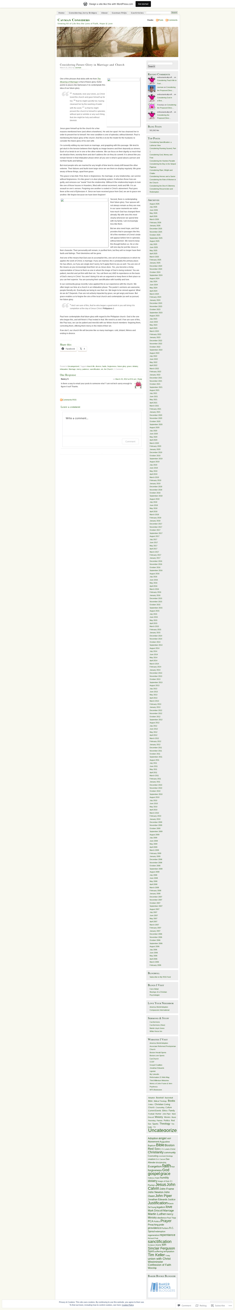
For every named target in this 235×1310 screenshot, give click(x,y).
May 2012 (153, 732)
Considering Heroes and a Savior (162, 176)
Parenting (152, 1121)
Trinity (167, 1255)
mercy (79, 369)
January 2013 (155, 707)
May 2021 (153, 399)
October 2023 (155, 309)
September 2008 (156, 869)
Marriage (72, 369)
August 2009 (154, 835)
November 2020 (156, 418)
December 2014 (156, 636)
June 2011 (154, 766)
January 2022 (155, 375)
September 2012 (156, 720)
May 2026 (153, 213)
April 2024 (153, 291)
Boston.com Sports (157, 1055)
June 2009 (154, 841)
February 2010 (155, 816)
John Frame (167, 1188)
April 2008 (153, 884)
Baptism (152, 1145)
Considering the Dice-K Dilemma (162, 186)
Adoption (151, 1098)
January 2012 (155, 744)
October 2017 (155, 530)
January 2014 (155, 670)
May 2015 (153, 620)
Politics (167, 1120)
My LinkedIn (154, 1074)
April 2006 (153, 959)
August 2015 (154, 611)
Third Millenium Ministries (159, 1080)
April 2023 (153, 328)
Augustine (165, 1141)
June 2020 (154, 434)
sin (102, 369)
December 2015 (156, 598)
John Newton (155, 1192)
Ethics (165, 1111)
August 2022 (154, 353)
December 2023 (156, 303)
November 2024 (156, 269)
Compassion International (159, 1010)
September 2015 (156, 608)
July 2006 (153, 950)
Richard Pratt (153, 1238)
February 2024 (155, 297)
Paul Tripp (171, 1218)
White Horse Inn (156, 1031)
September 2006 (156, 943)
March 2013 (154, 701)
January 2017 (155, 558)
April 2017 (153, 549)
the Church (108, 369)
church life (91, 366)
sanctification (95, 369)
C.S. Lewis (165, 1149)
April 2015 (153, 623)
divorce (98, 366)
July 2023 (153, 319)
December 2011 (156, 748)
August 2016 (154, 574)
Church (151, 1107)
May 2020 (153, 437)
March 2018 (154, 514)
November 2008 (156, 863)
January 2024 (155, 300)
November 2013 (156, 676)
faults (104, 366)
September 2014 (156, 645)
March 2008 (154, 887)
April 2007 (153, 921)
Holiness (151, 1178)
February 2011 (155, 779)
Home (62, 13)
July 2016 (153, 577)
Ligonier (153, 1071)
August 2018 (154, 499)
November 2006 (156, 937)
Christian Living (162, 1104)
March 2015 (154, 626)
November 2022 (156, 344)
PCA (150, 1221)
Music (174, 1117)
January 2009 (155, 856)
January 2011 (155, 782)
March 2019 (154, 477)
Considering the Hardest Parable (162, 161)
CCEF (152, 1062)
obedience (162, 1218)
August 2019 (154, 462)
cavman (78, 68)
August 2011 (154, 760)
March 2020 (154, 443)
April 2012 (153, 735)
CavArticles (137, 13)
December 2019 (156, 452)
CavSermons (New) (157, 1025)
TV (154, 1127)
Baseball (160, 1098)
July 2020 (153, 431)
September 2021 (156, 387)
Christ (172, 1149)
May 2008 (153, 881)
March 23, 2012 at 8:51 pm (125, 379)
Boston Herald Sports (158, 1052)
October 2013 (155, 679)
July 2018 (153, 502)
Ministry (159, 1117)
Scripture (151, 1245)
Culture (168, 1107)
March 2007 (154, 925)
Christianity (156, 1152)
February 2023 (155, 334)
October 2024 (155, 272)
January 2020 (155, 449)
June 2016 (154, 580)
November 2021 (156, 381)
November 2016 (156, 564)
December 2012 (156, 710)
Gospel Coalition (156, 1065)
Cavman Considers (74, 19)
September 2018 (156, 496)
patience (85, 369)
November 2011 (156, 751)
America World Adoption (159, 1007)
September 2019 (156, 459)
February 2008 (155, 890)
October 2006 (155, 940)
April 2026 (153, 216)
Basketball (169, 1098)
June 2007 (154, 915)
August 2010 (154, 797)
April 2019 (153, 474)
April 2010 (153, 810)
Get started (143, 4)
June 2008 (154, 878)
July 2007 (153, 912)
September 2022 (156, 350)
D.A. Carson (160, 1159)
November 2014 (156, 639)
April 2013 (153, 698)
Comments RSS (69, 400)
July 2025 (153, 244)
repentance (167, 1235)
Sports (155, 1124)
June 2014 (154, 654)
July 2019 (153, 465)
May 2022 (153, 362)
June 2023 (154, 322)
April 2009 (153, 847)
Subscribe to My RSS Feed (160, 977)
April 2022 (153, 365)
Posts (160, 20)
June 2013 (154, 692)
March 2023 (154, 331)
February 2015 (155, 629)
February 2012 (155, 741)
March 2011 (154, 775)
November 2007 (156, 900)
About (104, 13)
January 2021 (155, 412)
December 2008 (156, 859)
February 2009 (155, 853)
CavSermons (155, 1022)
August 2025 (154, 241)
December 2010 (156, 785)
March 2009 (154, 850)
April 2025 (153, 253)
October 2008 (155, 866)
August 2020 (154, 427)
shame (158, 1245)
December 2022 (156, 341)
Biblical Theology (160, 1101)
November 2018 (156, 490)
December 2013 (156, 673)
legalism (161, 1207)
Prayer (166, 1221)
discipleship (161, 1162)
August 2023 (154, 316)
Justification (158, 1203)
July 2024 (153, 281)
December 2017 (156, 524)
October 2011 (155, 754)
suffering (158, 1251)
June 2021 (154, 396)
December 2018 (156, 487)
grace (129, 366)
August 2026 (154, 204)
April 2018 (153, 511)
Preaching (153, 1224)
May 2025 (153, 250)
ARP (169, 1138)
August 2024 (154, 278)
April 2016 (153, 586)
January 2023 (155, 337)
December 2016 (156, 561)
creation (151, 1159)
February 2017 (155, 555)
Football (151, 1114)
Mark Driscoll (155, 1210)
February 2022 (155, 372)
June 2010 (154, 803)
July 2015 (153, 614)
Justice (171, 1199)
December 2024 (156, 266)
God (165, 1170)
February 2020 (155, 446)
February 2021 (155, 409)
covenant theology (166, 1156)
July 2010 (153, 800)
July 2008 (153, 875)
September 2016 (156, 570)
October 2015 (155, 605)
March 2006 (154, 962)
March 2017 (154, 552)
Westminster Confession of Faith (159, 1263)
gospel (154, 1173)
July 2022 (153, 356)
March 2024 (154, 294)
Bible (150, 1101)
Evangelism (155, 1166)
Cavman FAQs (119, 13)
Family (172, 1110)
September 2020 (156, 424)
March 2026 (154, 219)
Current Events (154, 1111)
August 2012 (154, 723)
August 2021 (154, 390)
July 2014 (153, 651)
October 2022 (155, 347)
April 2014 (153, 660)
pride (161, 1224)
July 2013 (153, 689)
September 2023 (156, 313)
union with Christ (159, 1258)
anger (163, 1138)
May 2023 (153, 325)
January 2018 (155, 521)
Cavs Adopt (154, 989)
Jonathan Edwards (157, 1068)
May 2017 (153, 546)
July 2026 (153, 207)
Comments (172, 20)
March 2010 (154, 813)
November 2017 (156, 527)
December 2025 (156, 229)
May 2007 (153, 918)
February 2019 (155, 480)
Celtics (150, 1104)
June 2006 (154, 953)
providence (154, 1227)
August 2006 (154, 946)
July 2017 (153, 539)
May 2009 (153, 844)
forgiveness (112, 366)
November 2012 (156, 713)
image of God (163, 1181)
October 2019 (155, 456)
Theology (165, 1123)
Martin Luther (157, 1214)
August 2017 (154, 536)
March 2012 (154, 738)
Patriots (160, 1121)
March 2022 (154, 368)
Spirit (151, 1251)
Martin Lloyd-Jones (157, 1028)
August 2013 (154, 685)
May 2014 (153, 657)
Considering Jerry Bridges (83, 13)
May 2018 (153, 508)
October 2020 (155, 421)
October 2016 (155, 567)
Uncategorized (73, 366)
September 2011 (156, 757)
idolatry (135, 366)
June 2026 (154, 210)
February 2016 (155, 592)
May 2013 (153, 695)
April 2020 (153, 440)
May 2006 (153, 956)
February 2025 (155, 260)
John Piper (166, 1114)
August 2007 (154, 909)
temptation (169, 1251)
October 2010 (155, 791)
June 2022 (154, 359)
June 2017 (154, 542)
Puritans (165, 1228)
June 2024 (154, 285)
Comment (130, 441)
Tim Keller (156, 1255)
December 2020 (156, 415)
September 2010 (156, 794)
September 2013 (156, 682)
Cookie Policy (128, 1305)
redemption (160, 1231)
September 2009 (156, 831)
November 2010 (156, 788)
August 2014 (154, 648)
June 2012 (154, 729)
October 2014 (155, 642)
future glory (122, 366)
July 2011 (153, 763)
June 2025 (154, 247)
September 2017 (156, 533)
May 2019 (153, 471)
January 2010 (155, 819)
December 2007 (156, 897)
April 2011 (153, 772)
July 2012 (153, 726)
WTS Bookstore (156, 1090)
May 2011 (153, 769)
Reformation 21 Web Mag (159, 1077)
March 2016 (154, 589)
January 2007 (155, 931)
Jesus (160, 1184)
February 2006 (155, 965)
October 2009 (155, 828)
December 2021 (156, 378)
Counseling (160, 1107)
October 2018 (155, 493)
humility (164, 1177)
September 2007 (156, 906)
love (169, 1207)
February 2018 (155, 518)
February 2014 (155, 667)
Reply (140, 379)
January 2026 (155, 226)
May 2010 (153, 807)
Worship (152, 1268)
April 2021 (153, 403)
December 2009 (156, 822)
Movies (167, 1117)
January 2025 (155, 263)
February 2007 (155, 928)
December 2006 (156, 934)
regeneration (153, 1235)
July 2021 (153, 393)
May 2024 (153, 288)
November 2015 (156, 602)
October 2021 (155, 384)
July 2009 (153, 838)
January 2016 (155, 595)
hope (157, 1178)
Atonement (153, 1141)
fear (173, 1167)
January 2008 (155, 894)
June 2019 (154, 468)
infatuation (64, 369)
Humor (158, 1114)
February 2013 (155, 704)
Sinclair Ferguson (161, 1248)
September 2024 (156, 275)
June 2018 (154, 505)
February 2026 (155, 222)
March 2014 (154, 664)
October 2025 (155, 235)
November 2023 (156, 306)
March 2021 (154, 406)
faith (166, 1165)
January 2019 (155, 483)
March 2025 (154, 257)
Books (171, 1100)
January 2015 (155, 633)
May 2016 (153, 583)
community (170, 1152)
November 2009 (156, 825)
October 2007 (155, 903)
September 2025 (156, 238)
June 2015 (154, 617)
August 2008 (154, 872)
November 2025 (156, 232)
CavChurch (154, 1059)
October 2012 (155, 717)
